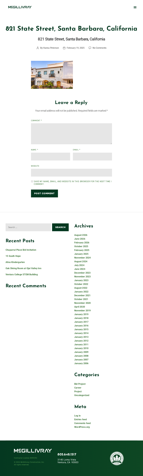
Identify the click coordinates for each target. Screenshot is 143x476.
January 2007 (81, 359)
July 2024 (79, 265)
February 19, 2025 (75, 48)
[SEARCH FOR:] (27, 227)
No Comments (99, 48)
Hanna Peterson (51, 48)
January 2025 (81, 254)
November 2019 (82, 310)
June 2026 (79, 239)
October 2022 (81, 284)
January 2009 (81, 352)
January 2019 (81, 314)
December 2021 (82, 295)
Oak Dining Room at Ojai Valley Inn (23, 268)
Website (35, 166)
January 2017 (81, 322)
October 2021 (81, 299)
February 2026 (81, 242)
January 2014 (81, 333)
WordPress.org (82, 427)
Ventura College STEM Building (22, 274)
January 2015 (81, 329)
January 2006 (81, 363)
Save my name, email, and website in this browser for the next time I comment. (73, 183)
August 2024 (80, 261)
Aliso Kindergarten (15, 262)
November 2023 (82, 276)
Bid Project (79, 384)
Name (34, 149)
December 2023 (82, 272)
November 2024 (82, 257)
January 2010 (81, 348)
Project (78, 391)
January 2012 (81, 340)
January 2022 (81, 291)
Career (77, 387)
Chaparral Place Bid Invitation (21, 250)
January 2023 (81, 280)
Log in (77, 415)
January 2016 (81, 325)
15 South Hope (13, 256)
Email (76, 149)
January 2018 (81, 318)
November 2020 (82, 303)
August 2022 (80, 288)
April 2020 (79, 306)
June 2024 (79, 269)
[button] (135, 7)
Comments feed (82, 423)
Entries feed (80, 419)
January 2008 (81, 356)
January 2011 (81, 344)
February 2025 (81, 250)
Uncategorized (81, 395)
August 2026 (80, 235)
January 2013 (81, 337)
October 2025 (81, 246)
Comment (36, 120)
